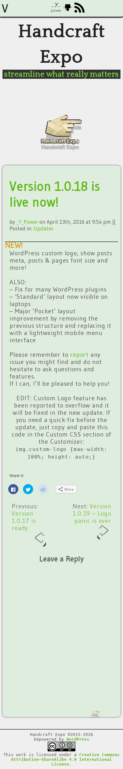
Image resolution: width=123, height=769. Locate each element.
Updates (43, 228)
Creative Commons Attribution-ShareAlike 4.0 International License (65, 759)
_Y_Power (27, 221)
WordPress (78, 739)
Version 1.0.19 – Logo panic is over (92, 513)
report (79, 354)
